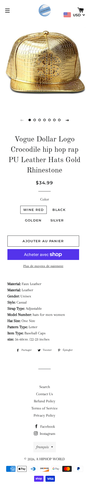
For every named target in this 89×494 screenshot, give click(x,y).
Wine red (33, 210)
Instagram (47, 433)
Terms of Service (44, 408)
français (42, 447)
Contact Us (44, 394)
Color (44, 199)
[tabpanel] (44, 64)
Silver (57, 220)
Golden (33, 220)
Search (44, 387)
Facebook (47, 426)
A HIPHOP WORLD (50, 459)
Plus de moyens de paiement (43, 266)
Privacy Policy (44, 415)
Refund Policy (44, 401)
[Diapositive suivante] (67, 120)
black (59, 210)
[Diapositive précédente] (21, 120)
